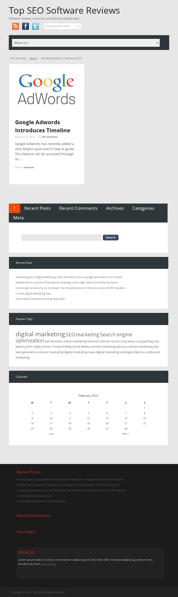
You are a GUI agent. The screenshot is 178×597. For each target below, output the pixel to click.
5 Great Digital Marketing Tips (33, 293)
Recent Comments (78, 208)
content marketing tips (143, 346)
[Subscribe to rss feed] (15, 26)
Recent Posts (37, 208)
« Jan (51, 433)
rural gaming (144, 341)
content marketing (51, 352)
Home (33, 58)
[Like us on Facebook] (25, 26)
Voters (46, 346)
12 (88, 418)
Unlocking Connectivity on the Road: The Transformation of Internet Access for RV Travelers (70, 288)
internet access (109, 341)
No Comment (49, 136)
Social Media (80, 346)
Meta (18, 217)
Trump (56, 346)
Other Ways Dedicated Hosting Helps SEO (40, 298)
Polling (66, 346)
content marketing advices (108, 346)
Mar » (126, 433)
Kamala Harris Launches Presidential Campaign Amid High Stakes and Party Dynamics (67, 282)
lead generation (26, 352)
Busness (57, 341)
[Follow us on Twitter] (35, 26)
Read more (49, 564)
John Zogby (34, 346)
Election (139, 352)
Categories (143, 208)
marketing (87, 334)
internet (93, 341)
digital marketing (40, 334)
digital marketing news (79, 352)
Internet (29, 167)
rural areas (128, 341)
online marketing (75, 341)
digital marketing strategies (114, 352)
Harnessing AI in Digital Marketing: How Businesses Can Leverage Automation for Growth (69, 277)
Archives (115, 208)
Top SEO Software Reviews (64, 10)
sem (48, 341)
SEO (70, 334)
